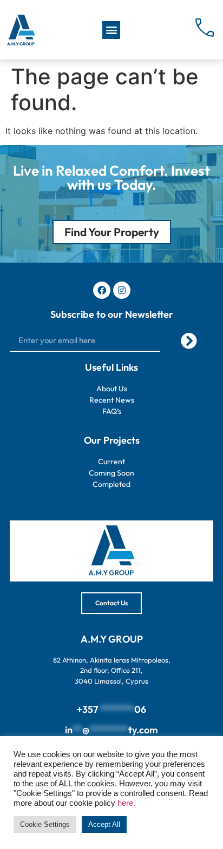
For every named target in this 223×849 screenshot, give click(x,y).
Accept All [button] (104, 824)
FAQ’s (111, 411)
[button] (111, 30)
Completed (111, 484)
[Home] (20, 30)
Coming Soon (111, 473)
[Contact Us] (205, 28)
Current (111, 461)
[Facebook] (101, 290)
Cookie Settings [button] (45, 824)
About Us (111, 388)
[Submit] (189, 341)
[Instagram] (121, 290)
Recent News (111, 400)
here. (126, 803)
